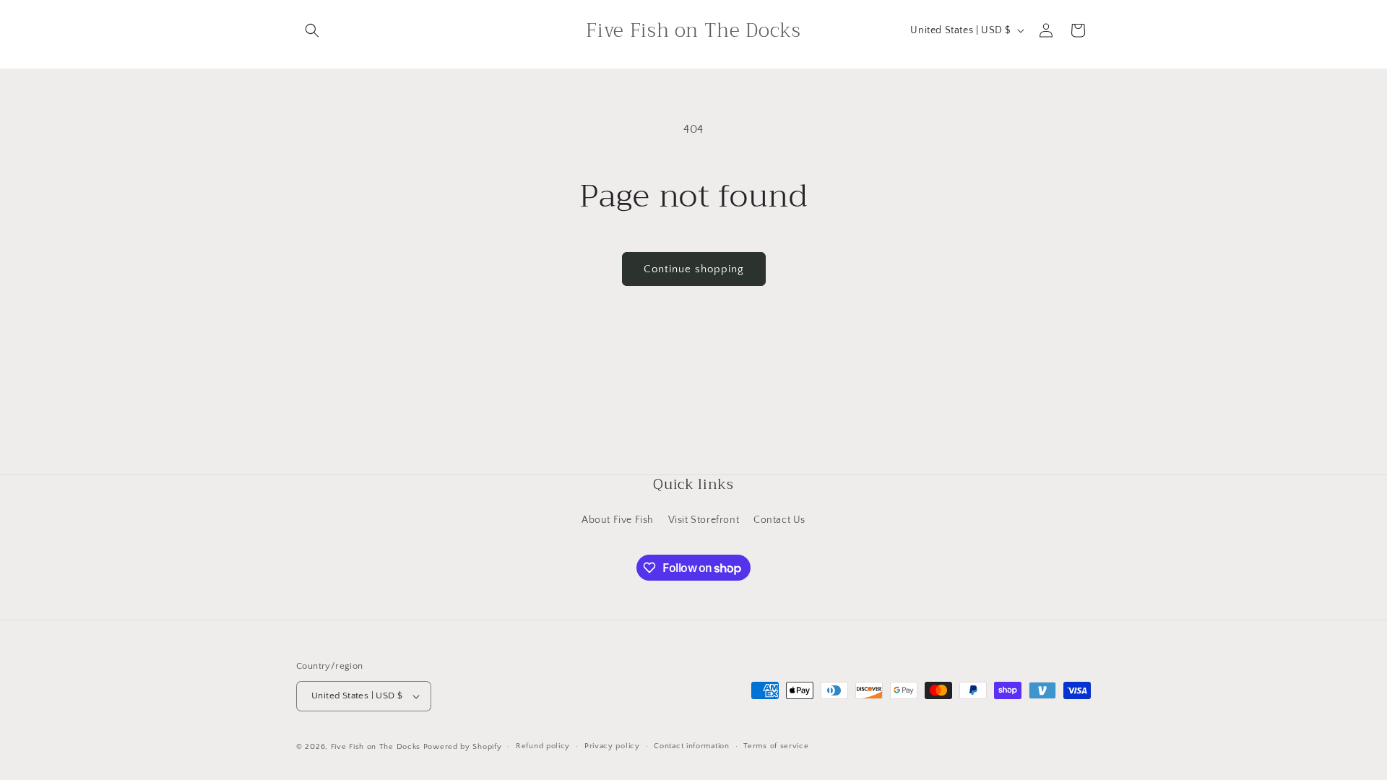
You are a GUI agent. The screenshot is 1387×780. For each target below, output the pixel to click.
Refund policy (543, 746)
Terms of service (775, 746)
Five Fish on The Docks (375, 746)
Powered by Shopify (462, 746)
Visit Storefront (704, 520)
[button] (312, 30)
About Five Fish (618, 520)
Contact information (691, 746)
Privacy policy (612, 746)
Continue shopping (694, 269)
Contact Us (779, 520)
